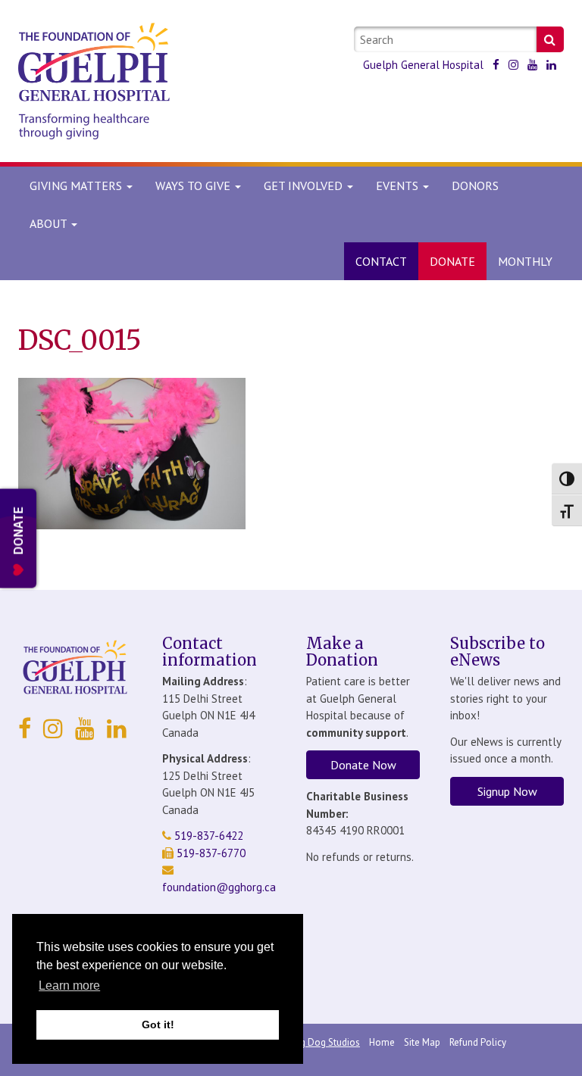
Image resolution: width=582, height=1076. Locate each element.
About (48, 223)
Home (382, 1042)
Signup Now (507, 791)
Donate (452, 261)
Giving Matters (77, 185)
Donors (475, 185)
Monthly (525, 261)
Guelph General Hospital (423, 65)
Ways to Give (194, 185)
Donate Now (363, 764)
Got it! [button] (158, 1024)
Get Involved (305, 185)
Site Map (422, 1042)
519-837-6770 (210, 853)
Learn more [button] (69, 985)
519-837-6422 (207, 835)
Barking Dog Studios (317, 1042)
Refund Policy (477, 1042)
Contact (381, 261)
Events (398, 185)
